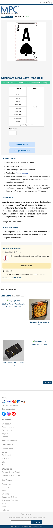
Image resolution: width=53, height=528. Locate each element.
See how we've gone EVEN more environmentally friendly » (25, 82)
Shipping (5, 494)
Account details (8, 427)
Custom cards (7, 449)
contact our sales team (11, 277)
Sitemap (5, 507)
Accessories (7, 465)
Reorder (5, 437)
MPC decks (7, 459)
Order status (7, 430)
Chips (4, 462)
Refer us (5, 510)
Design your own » (22, 151)
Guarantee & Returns (10, 497)
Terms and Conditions (10, 500)
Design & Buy (6, 17)
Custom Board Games (11, 475)
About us (5, 487)
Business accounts (9, 440)
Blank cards (6, 455)
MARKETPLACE (22, 17)
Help (4, 491)
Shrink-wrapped (22, 173)
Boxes (4, 452)
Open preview (22, 144)
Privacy (5, 503)
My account (6, 424)
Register (5, 433)
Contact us (6, 484)
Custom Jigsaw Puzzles (11, 472)
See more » (47, 383)
